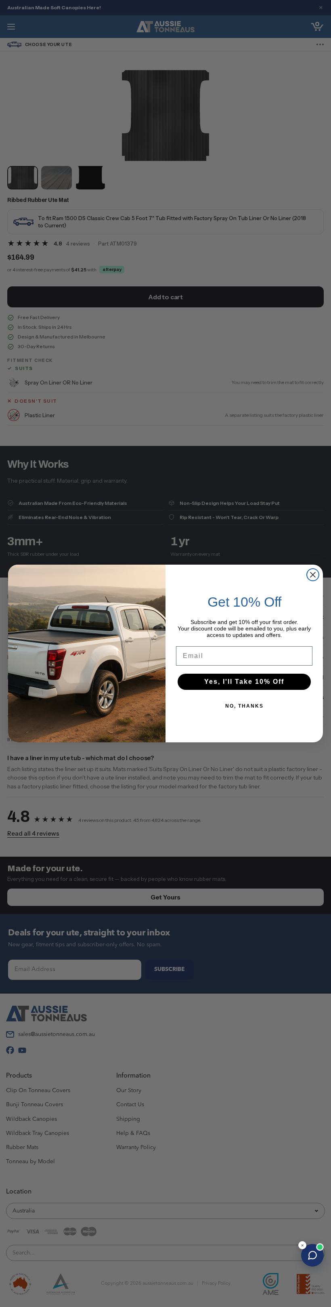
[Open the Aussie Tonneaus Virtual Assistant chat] (312, 1255)
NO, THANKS (244, 706)
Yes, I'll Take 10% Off (244, 681)
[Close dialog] (313, 575)
